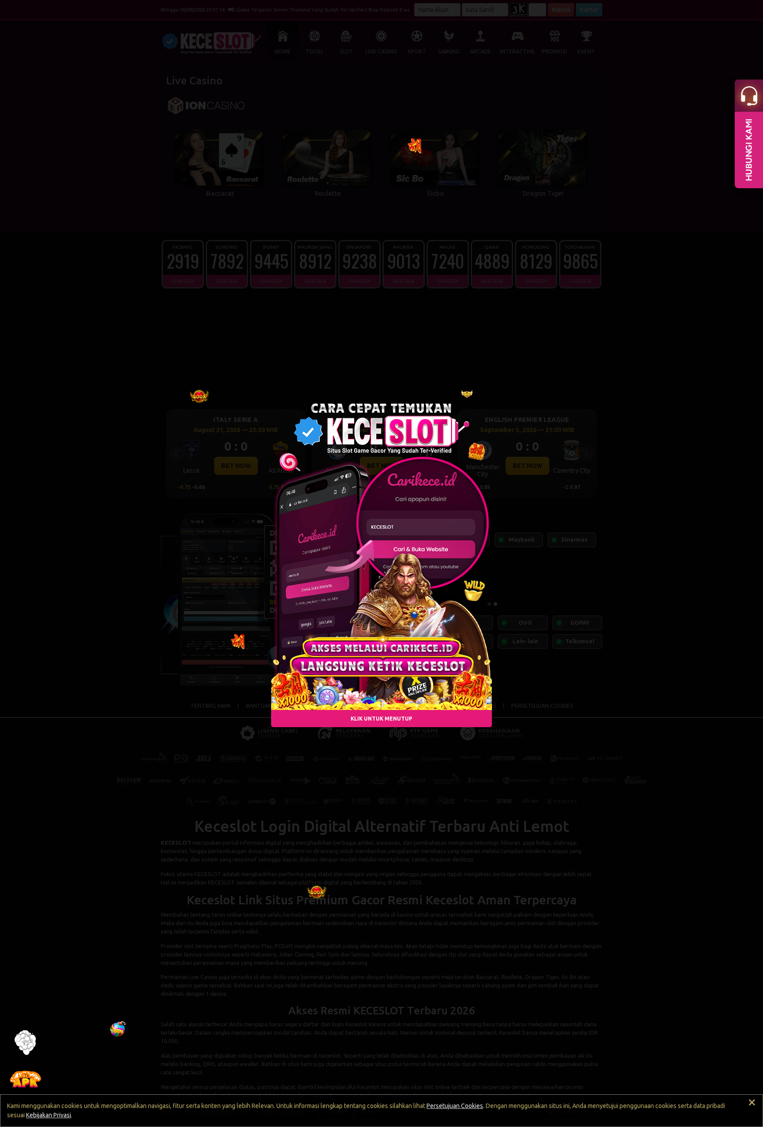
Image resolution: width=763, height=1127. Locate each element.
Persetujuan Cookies (455, 1105)
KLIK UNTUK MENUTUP (381, 718)
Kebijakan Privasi (48, 1115)
